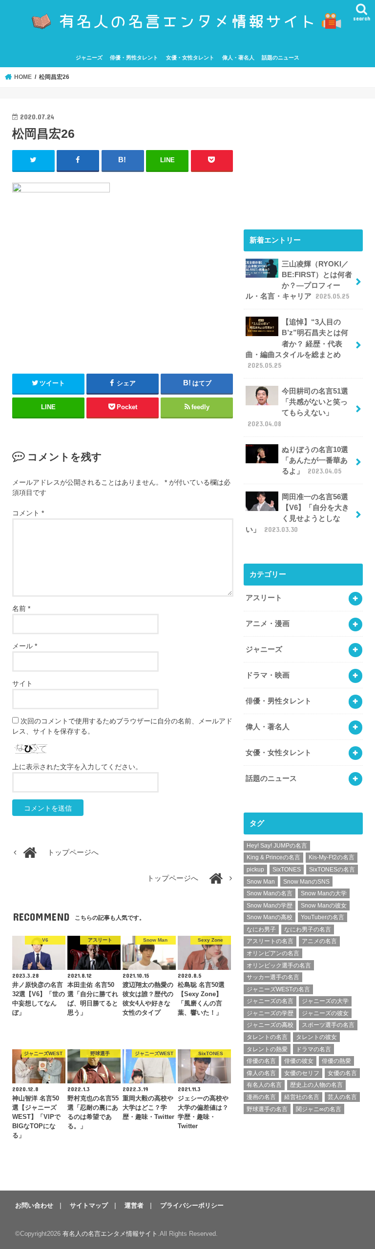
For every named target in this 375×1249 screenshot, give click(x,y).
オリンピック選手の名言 (279, 965)
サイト (22, 683)
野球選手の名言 (267, 1109)
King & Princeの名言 (273, 857)
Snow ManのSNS (306, 881)
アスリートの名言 (270, 941)
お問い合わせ (34, 1205)
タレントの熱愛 (267, 1049)
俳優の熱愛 (336, 1061)
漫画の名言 (261, 1097)
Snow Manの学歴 (269, 905)
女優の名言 (342, 1073)
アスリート (264, 598)
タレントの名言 (267, 1037)
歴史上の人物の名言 (316, 1084)
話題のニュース (280, 57)
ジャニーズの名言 (270, 1001)
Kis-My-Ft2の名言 (331, 857)
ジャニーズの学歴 (270, 1013)
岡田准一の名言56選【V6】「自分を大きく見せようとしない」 (297, 513)
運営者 (134, 1205)
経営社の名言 (301, 1097)
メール (24, 646)
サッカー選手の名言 (273, 977)
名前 (21, 608)
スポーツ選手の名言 (328, 1025)
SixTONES (286, 869)
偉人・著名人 (238, 57)
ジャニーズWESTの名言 (278, 989)
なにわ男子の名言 (307, 929)
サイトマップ (89, 1205)
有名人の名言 (264, 1084)
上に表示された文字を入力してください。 (77, 767)
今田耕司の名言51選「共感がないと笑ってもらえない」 (298, 407)
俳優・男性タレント (134, 57)
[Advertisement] (303, 159)
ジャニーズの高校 (270, 1025)
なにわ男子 (261, 929)
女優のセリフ (301, 1073)
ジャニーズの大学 (325, 1001)
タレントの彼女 (316, 1037)
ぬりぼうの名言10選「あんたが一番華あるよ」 (315, 460)
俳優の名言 (261, 1061)
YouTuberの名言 (322, 917)
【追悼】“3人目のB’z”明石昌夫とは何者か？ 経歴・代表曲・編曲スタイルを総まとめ (297, 343)
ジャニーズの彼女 (325, 1013)
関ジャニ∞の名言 (318, 1109)
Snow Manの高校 (269, 917)
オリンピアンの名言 (273, 953)
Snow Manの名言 (269, 893)
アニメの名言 (319, 941)
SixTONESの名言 (332, 869)
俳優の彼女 (298, 1061)
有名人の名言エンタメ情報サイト (110, 1233)
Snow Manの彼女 (324, 905)
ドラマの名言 (313, 1049)
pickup (255, 869)
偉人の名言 (261, 1073)
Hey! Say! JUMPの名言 (277, 845)
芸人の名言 (342, 1097)
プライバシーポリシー (192, 1205)
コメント (28, 513)
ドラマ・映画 (268, 675)
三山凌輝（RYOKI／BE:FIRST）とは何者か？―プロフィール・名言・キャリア (299, 280)
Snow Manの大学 (324, 893)
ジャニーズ (89, 57)
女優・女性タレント (190, 57)
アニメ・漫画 (268, 623)
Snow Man (261, 881)
